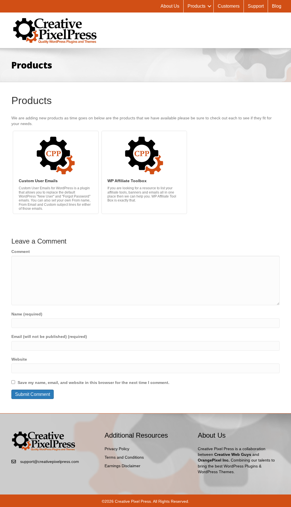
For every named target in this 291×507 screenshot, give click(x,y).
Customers (229, 6)
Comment (20, 251)
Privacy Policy (117, 448)
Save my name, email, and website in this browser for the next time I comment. (93, 382)
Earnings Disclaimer (122, 466)
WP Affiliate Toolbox (127, 180)
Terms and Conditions (124, 457)
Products (196, 6)
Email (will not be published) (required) (49, 336)
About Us (170, 6)
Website (19, 359)
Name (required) (26, 314)
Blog (276, 6)
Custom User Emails (38, 180)
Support (256, 6)
